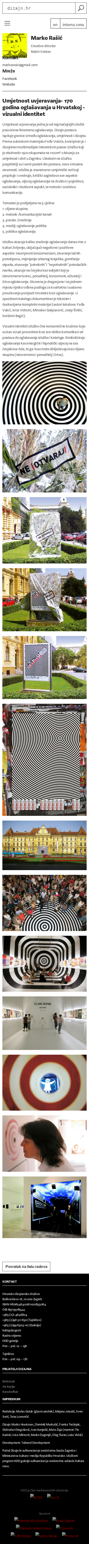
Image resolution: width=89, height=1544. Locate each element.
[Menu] (7, 23)
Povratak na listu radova (26, 1266)
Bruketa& (8, 1380)
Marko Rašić (46, 36)
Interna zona (73, 23)
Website (8, 83)
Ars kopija (8, 1386)
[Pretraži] (81, 8)
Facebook (9, 77)
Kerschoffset (10, 1391)
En (55, 23)
